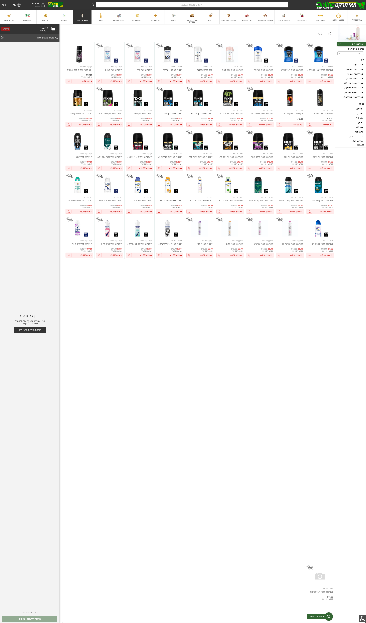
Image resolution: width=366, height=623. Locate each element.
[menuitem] (357, 17)
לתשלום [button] (5, 29)
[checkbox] (350, 65)
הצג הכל (360, 145)
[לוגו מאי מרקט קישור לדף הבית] (340, 4)
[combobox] (189, 4)
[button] (35, 5)
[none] (320, 63)
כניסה (4, 5)
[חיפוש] (93, 4)
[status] (44, 28)
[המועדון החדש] (55, 5)
